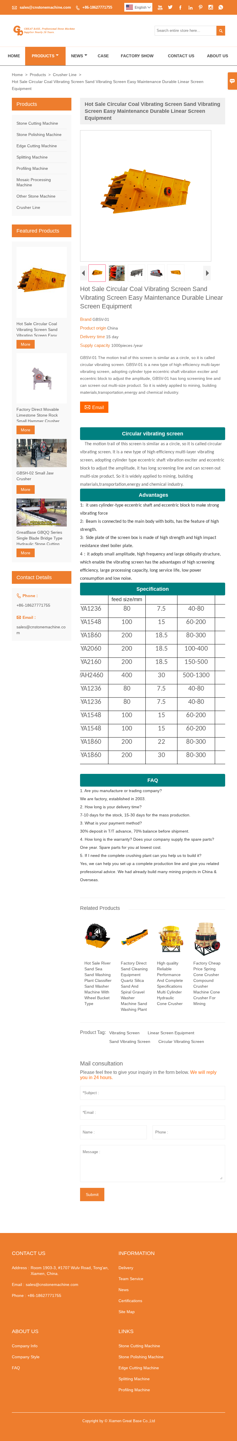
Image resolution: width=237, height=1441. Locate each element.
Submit (92, 1194)
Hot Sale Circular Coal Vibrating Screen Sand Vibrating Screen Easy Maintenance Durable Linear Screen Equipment (39, 329)
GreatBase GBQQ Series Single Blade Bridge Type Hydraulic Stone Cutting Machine (39, 538)
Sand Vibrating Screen (129, 1041)
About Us (217, 56)
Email (94, 407)
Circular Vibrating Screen (181, 1041)
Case (103, 56)
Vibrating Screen (124, 1032)
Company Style (26, 1356)
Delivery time (93, 336)
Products (43, 56)
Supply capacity (95, 345)
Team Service (130, 1278)
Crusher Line (65, 74)
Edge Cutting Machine (36, 145)
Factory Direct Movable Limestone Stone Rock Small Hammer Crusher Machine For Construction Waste (40, 415)
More (25, 344)
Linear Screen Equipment (171, 1032)
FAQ (16, 1367)
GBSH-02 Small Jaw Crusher (34, 476)
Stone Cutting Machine (37, 123)
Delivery (125, 1267)
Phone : (19, 1295)
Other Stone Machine (35, 196)
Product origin (93, 327)
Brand (86, 319)
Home (14, 56)
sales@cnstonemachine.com (45, 7)
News (77, 56)
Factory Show (137, 56)
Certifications (130, 1300)
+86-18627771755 (97, 7)
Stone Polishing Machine (39, 134)
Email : (18, 1284)
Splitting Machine (32, 157)
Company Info (25, 1346)
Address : (20, 1267)
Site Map (126, 1311)
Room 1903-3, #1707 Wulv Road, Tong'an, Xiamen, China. (70, 1270)
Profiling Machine (32, 168)
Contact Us (181, 56)
